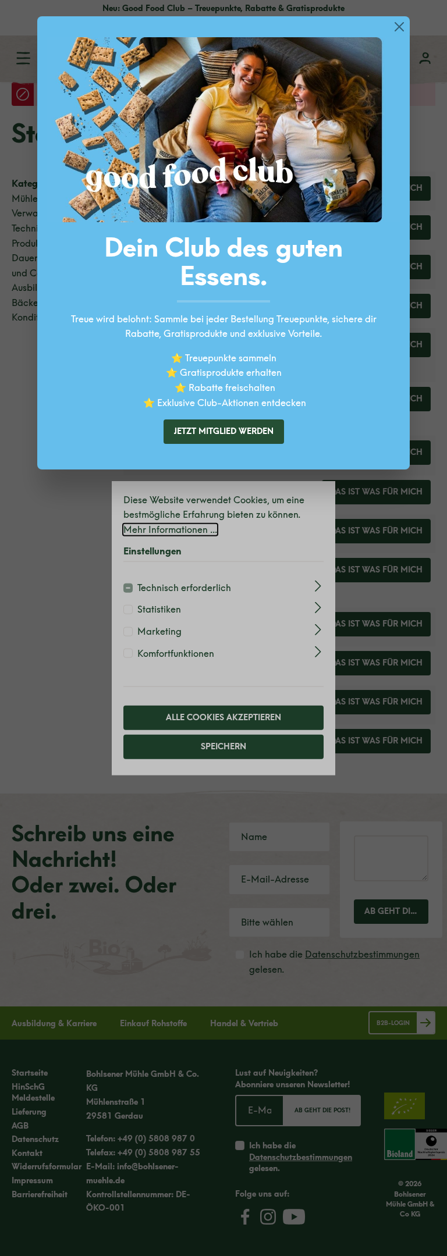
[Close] (399, 26)
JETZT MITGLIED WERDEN (224, 431)
